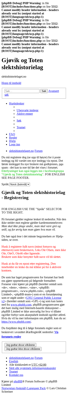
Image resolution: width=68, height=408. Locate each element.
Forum (38, 357)
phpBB (18, 381)
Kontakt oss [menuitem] (16, 375)
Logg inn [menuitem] (14, 144)
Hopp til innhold (11, 83)
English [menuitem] (13, 361)
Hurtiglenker (16, 103)
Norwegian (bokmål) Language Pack (24, 388)
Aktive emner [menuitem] (25, 113)
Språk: (5, 184)
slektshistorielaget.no (21, 357)
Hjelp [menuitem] (12, 141)
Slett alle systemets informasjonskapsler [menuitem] (32, 368)
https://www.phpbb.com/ (16, 321)
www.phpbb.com (21, 304)
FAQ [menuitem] (12, 134)
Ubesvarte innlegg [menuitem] (27, 110)
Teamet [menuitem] (21, 127)
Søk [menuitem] (19, 120)
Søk (44, 91)
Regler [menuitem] (13, 137)
